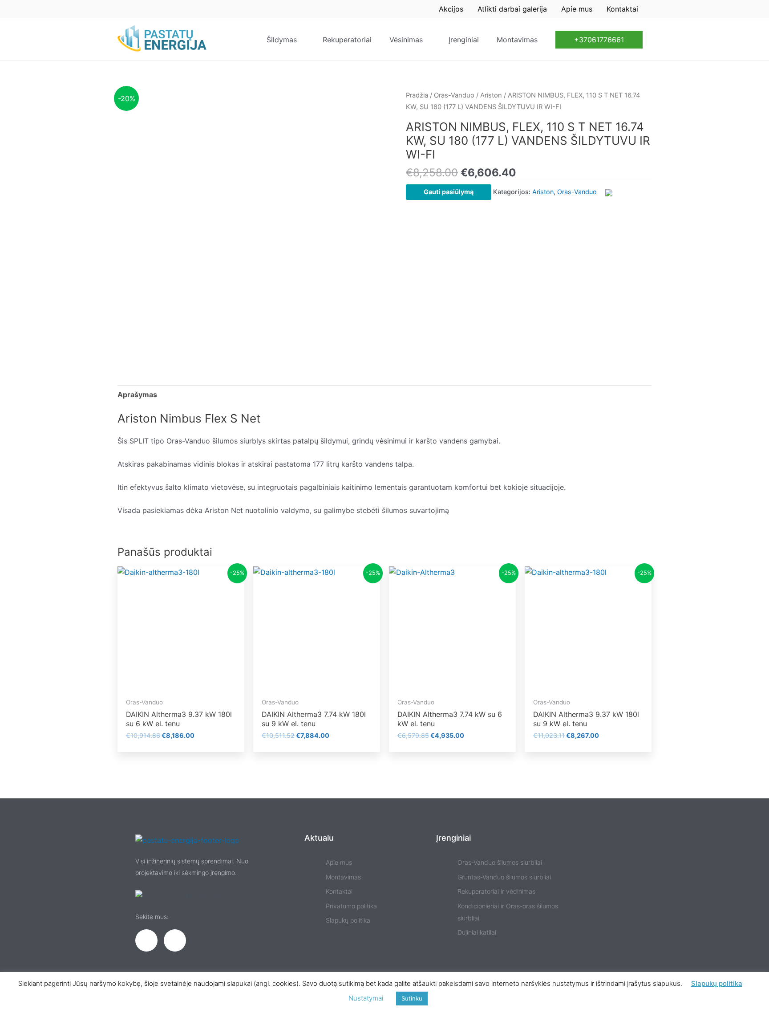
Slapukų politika (716, 983)
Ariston (491, 95)
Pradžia (417, 95)
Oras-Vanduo (454, 95)
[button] (599, 40)
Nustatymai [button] (365, 998)
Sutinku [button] (411, 998)
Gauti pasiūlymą (449, 191)
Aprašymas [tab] (137, 394)
